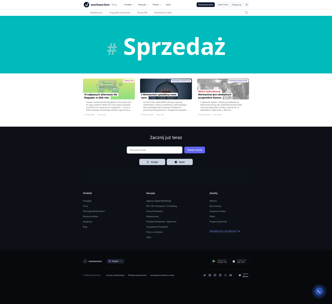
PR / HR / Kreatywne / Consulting (161, 206)
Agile (148, 237)
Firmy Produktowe (154, 211)
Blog (85, 227)
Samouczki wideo (217, 211)
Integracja (87, 222)
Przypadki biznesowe (119, 12)
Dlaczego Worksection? (94, 211)
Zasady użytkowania (115, 275)
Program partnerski (218, 222)
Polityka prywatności (137, 275)
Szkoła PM (142, 12)
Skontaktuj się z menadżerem (223, 231)
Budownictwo (152, 216)
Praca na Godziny (154, 232)
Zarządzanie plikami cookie (162, 275)
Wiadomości (96, 12)
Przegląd (87, 201)
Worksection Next (163, 12)
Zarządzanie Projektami (157, 227)
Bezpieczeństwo (90, 216)
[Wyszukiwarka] (246, 12)
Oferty (212, 216)
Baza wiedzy (215, 206)
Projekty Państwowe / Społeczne (161, 222)
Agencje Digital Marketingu (158, 201)
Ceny (85, 206)
